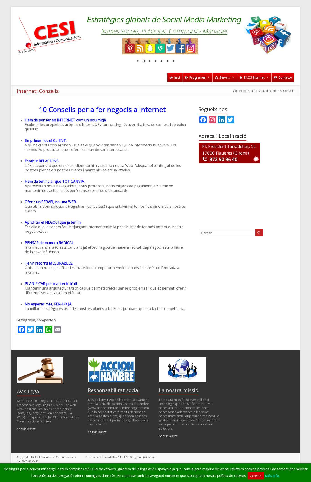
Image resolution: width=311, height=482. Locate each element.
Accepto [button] (255, 476)
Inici (177, 77)
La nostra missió (178, 390)
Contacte (285, 77)
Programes (197, 77)
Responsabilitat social (114, 390)
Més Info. (272, 475)
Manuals (263, 91)
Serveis (224, 77)
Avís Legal (29, 391)
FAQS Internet (254, 77)
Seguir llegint (26, 429)
